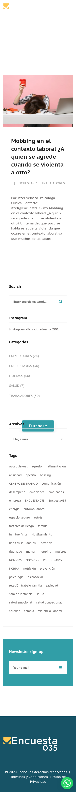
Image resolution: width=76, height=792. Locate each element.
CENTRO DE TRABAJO (23, 483)
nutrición (29, 568)
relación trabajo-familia (25, 585)
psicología (16, 577)
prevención (47, 568)
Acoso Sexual (18, 466)
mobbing (45, 551)
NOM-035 (15, 560)
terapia (29, 611)
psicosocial (35, 577)
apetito (31, 475)
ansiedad (15, 475)
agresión (38, 466)
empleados (56, 492)
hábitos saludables (22, 543)
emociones (36, 492)
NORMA (14, 568)
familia (42, 526)
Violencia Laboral (50, 611)
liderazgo (15, 551)
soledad (14, 611)
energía (14, 509)
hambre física (18, 534)
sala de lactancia (20, 594)
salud (40, 594)
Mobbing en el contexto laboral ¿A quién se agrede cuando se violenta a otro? (37, 156)
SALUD (16, 385)
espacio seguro (19, 517)
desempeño (17, 492)
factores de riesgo (21, 526)
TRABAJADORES (53, 183)
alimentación (57, 466)
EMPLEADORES (24, 356)
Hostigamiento (42, 534)
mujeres (60, 551)
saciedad (52, 585)
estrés (38, 517)
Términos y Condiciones (29, 777)
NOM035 (19, 376)
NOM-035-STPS (36, 560)
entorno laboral (34, 509)
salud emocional (20, 602)
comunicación (51, 483)
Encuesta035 (57, 500)
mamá (30, 551)
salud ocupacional (49, 602)
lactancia (46, 543)
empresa (15, 500)
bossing (45, 475)
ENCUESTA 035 (28, 183)
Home (30, 40)
